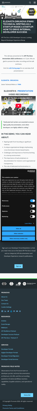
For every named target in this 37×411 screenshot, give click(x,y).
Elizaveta (9, 80)
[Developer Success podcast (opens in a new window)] (20, 311)
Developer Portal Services (9, 359)
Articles (3, 321)
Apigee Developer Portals (9, 353)
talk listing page (14, 68)
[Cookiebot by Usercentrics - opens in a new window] (27, 171)
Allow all (18, 228)
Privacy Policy (7, 405)
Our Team (4, 300)
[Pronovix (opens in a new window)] (2, 311)
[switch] (32, 206)
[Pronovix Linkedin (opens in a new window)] (5, 311)
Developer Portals (7, 349)
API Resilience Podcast (8, 331)
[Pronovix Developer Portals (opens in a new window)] (17, 311)
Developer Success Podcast (10, 334)
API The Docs (8, 338)
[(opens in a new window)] (4, 283)
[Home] (5, 2)
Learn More (28, 223)
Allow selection (18, 233)
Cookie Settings (6, 307)
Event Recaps (5, 324)
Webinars (4, 328)
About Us (4, 297)
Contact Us (4, 304)
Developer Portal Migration (10, 356)
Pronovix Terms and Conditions (13, 408)
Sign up (18, 266)
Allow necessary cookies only (18, 238)
